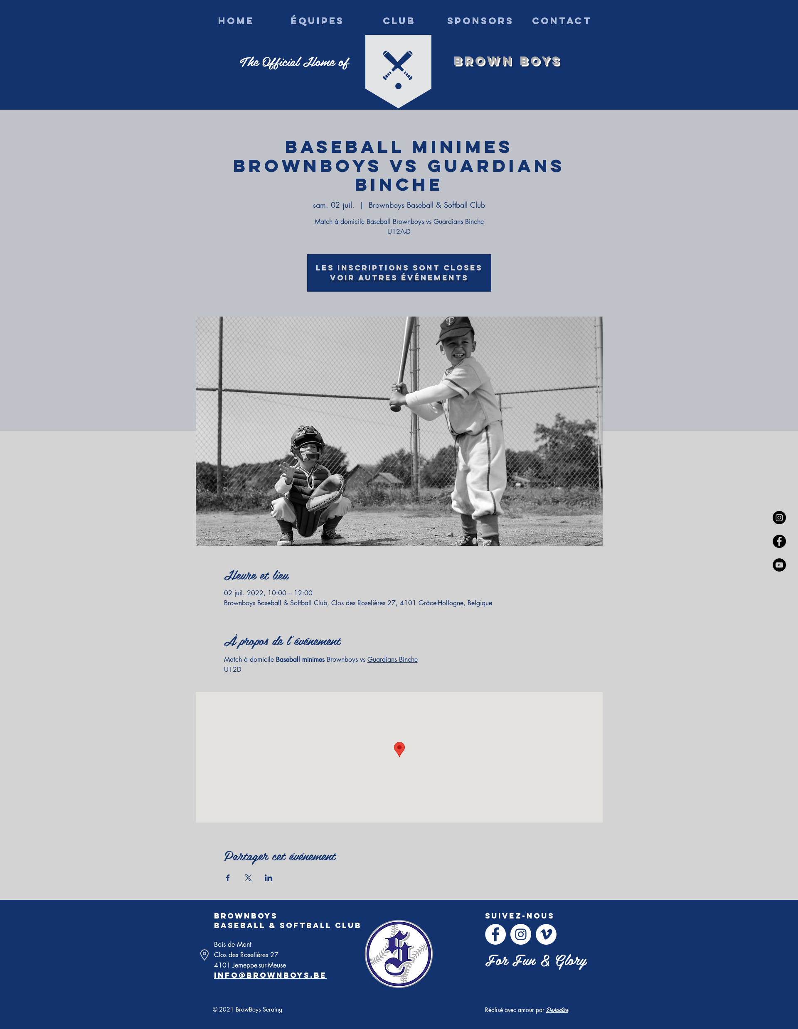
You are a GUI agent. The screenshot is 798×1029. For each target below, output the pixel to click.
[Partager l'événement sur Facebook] (228, 877)
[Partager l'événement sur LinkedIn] (269, 877)
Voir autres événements (399, 277)
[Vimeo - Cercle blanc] (546, 934)
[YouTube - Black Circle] (779, 565)
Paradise (557, 1009)
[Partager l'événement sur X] (248, 877)
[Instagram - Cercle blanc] (520, 934)
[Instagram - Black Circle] (779, 517)
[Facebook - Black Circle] (779, 541)
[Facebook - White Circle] (495, 934)
